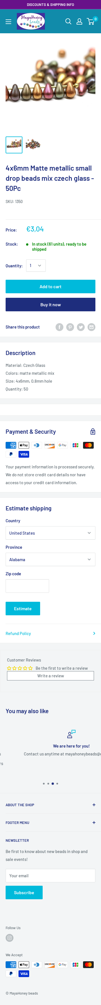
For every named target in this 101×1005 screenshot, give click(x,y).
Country (13, 520)
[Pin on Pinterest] (70, 327)
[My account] (79, 21)
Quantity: (14, 265)
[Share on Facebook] (59, 327)
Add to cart (50, 286)
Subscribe (24, 892)
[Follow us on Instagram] (9, 938)
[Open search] (68, 21)
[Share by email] (91, 327)
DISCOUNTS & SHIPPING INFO (50, 4)
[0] (90, 21)
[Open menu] (8, 21)
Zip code (13, 573)
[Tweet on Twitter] (81, 327)
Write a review (50, 675)
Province (14, 547)
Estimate (23, 608)
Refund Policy (18, 633)
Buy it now (50, 304)
